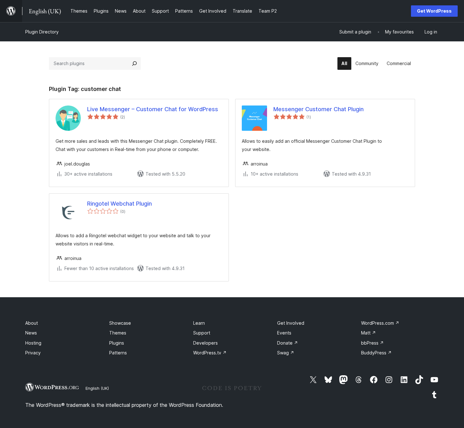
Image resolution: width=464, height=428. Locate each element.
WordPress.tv (210, 352)
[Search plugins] (134, 63)
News (31, 332)
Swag (285, 352)
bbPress (372, 343)
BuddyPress (376, 352)
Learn (199, 323)
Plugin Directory (42, 31)
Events (284, 332)
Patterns (118, 352)
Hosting (33, 343)
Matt (368, 332)
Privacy (33, 352)
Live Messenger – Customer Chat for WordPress (152, 109)
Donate (287, 343)
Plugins (116, 343)
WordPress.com (380, 323)
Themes (117, 332)
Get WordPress (434, 11)
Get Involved (290, 323)
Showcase (120, 323)
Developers (205, 343)
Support (201, 332)
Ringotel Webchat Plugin (119, 203)
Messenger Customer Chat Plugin (318, 109)
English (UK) (97, 388)
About (31, 323)
